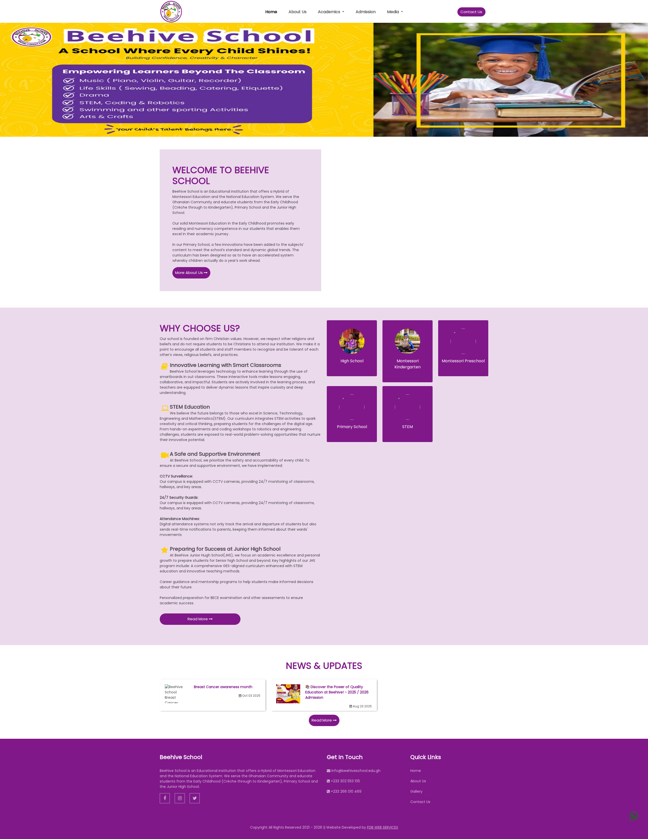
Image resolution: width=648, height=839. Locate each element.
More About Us (189, 272)
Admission (366, 12)
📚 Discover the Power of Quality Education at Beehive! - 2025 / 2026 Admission (337, 692)
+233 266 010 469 (346, 791)
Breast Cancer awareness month (223, 686)
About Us (298, 12)
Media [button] (393, 12)
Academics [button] (329, 12)
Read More (198, 619)
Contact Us (471, 11)
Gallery (416, 791)
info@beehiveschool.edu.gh (355, 770)
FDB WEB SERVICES (382, 827)
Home (271, 12)
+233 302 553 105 (345, 781)
